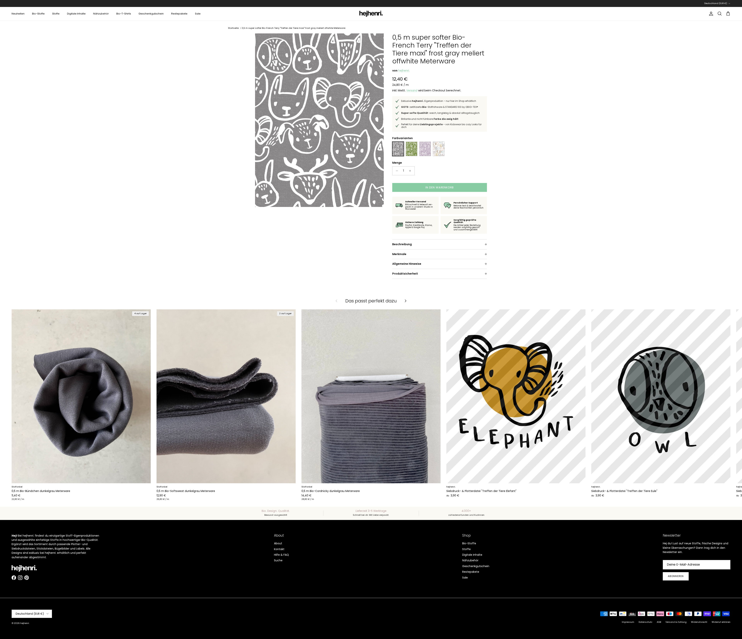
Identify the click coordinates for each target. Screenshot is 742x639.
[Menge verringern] (395, 171)
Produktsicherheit (405, 274)
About (278, 543)
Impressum (628, 622)
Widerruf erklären (721, 622)
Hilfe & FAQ (281, 555)
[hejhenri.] (371, 14)
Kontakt (279, 549)
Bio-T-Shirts (123, 13)
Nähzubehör (101, 13)
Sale (198, 13)
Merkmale (399, 254)
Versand (411, 90)
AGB (659, 622)
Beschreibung (402, 244)
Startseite (233, 28)
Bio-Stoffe (38, 13)
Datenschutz (645, 622)
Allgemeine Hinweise (406, 264)
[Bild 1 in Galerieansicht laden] (319, 120)
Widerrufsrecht (699, 622)
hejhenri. (404, 70)
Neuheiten (18, 13)
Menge (397, 163)
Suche (278, 560)
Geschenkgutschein (151, 13)
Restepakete (179, 13)
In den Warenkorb (439, 187)
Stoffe (56, 13)
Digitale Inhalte (76, 13)
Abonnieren (676, 576)
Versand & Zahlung (676, 622)
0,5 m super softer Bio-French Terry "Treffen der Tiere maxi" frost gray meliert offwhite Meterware (293, 28)
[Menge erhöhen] (411, 171)
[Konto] (710, 13)
